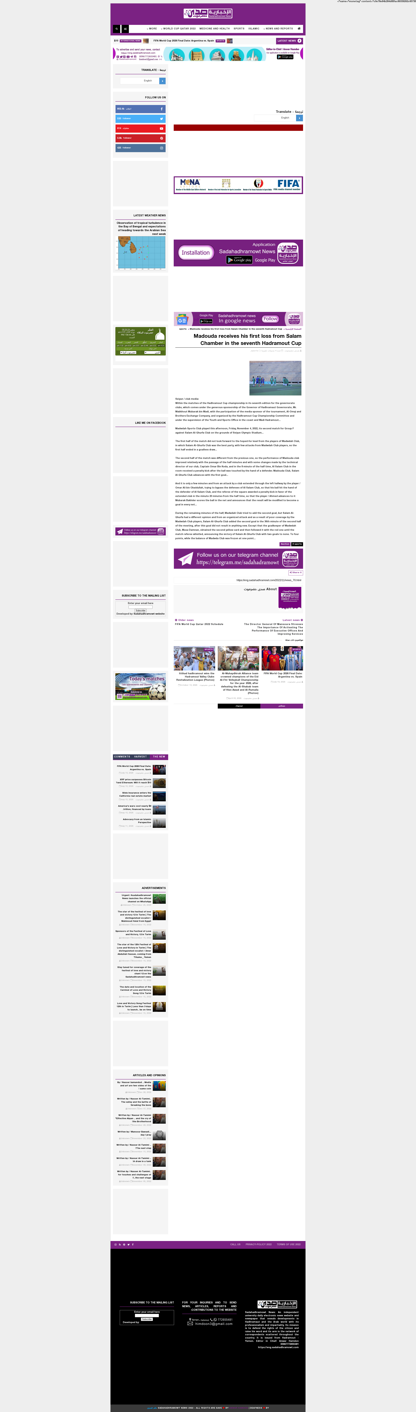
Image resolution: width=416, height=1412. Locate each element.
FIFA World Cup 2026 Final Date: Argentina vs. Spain (239, 41)
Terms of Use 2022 (288, 1244)
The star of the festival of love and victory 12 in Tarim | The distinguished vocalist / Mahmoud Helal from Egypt (134, 916)
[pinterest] (124, 1245)
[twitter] (128, 1245)
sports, (254, 351)
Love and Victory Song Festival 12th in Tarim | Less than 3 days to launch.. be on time (134, 1006)
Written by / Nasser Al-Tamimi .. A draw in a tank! (134, 1160)
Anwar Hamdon (238, 1408)
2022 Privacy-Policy (259, 1244)
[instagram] (115, 1245)
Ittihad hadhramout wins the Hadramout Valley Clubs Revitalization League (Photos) (195, 677)
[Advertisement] (238, 87)
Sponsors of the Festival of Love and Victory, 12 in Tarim (133, 933)
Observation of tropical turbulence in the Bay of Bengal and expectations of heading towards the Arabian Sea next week (141, 228)
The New (159, 757)
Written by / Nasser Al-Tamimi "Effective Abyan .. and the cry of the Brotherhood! (133, 1118)
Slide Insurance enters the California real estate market (135, 795)
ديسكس (281, 706)
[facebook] (132, 1245)
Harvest (140, 757)
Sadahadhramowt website (149, 614)
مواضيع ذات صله (294, 640)
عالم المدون (152, 1408)
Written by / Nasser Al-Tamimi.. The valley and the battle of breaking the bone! (134, 1102)
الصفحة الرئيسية (293, 329)
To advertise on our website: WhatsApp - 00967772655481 (188, 127)
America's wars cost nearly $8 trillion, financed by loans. (134, 808)
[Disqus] (238, 749)
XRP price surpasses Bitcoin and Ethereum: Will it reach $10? (138, 41)
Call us (235, 1244)
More (153, 29)
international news (186, 41)
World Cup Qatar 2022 (179, 29)
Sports (239, 29)
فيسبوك (239, 706)
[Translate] (299, 118)
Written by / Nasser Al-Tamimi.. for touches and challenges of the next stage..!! (134, 1175)
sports (183, 329)
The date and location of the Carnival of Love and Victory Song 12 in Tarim (135, 990)
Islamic (254, 29)
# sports (297, 544)
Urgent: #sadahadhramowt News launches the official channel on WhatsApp (136, 898)
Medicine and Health (215, 29)
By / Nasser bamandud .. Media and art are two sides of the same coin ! (134, 1085)
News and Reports (279, 29)
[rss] (120, 1245)
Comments (122, 757)
